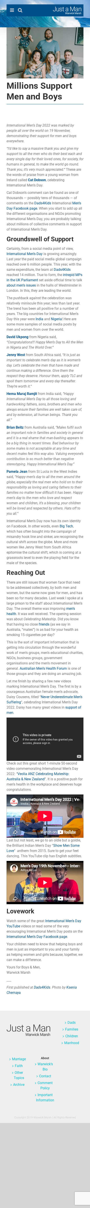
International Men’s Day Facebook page (37, 937)
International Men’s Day (25, 254)
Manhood (71, 1043)
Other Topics (19, 1075)
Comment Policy (45, 1085)
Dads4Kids (42, 203)
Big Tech (66, 526)
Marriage (19, 1059)
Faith (19, 1066)
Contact (45, 1076)
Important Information (45, 1097)
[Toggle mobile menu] (12, 10)
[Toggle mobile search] (20, 10)
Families (71, 1029)
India (39, 319)
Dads (72, 1022)
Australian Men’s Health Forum (43, 668)
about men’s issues (21, 285)
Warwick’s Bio (45, 1066)
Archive (18, 1085)
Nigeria (56, 319)
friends (44, 624)
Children (71, 1036)
